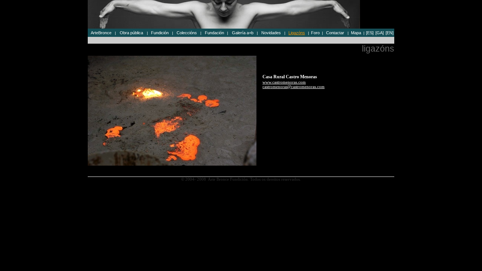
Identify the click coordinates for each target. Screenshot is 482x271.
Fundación (214, 32)
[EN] (390, 32)
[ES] (370, 32)
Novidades (271, 32)
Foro (315, 32)
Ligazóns (296, 32)
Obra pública (131, 32)
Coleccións (187, 32)
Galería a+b (242, 32)
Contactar (335, 32)
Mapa (356, 32)
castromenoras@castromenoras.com (293, 86)
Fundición (160, 32)
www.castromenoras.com (284, 82)
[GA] (379, 32)
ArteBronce (101, 32)
